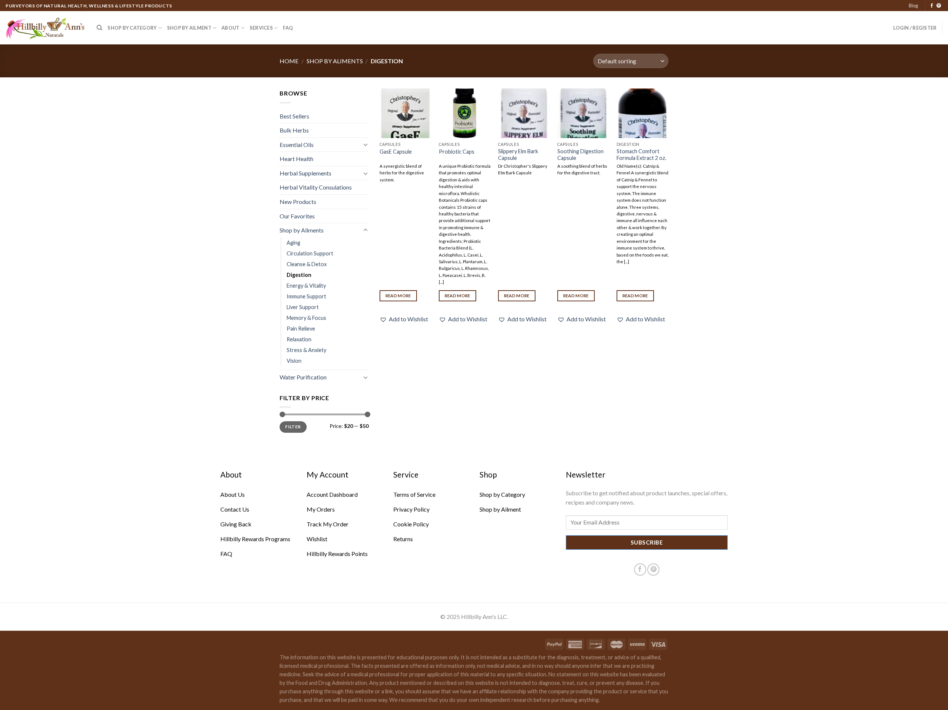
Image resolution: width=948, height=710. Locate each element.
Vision (294, 361)
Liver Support (303, 307)
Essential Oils (297, 144)
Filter (293, 426)
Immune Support (306, 296)
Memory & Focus (306, 318)
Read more (398, 295)
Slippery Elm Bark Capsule (518, 154)
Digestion (299, 275)
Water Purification (303, 377)
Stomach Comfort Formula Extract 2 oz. (641, 154)
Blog (913, 6)
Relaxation (299, 339)
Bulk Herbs (294, 130)
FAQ (288, 28)
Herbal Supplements (305, 173)
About (230, 28)
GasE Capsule (396, 151)
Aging (293, 243)
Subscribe (647, 542)
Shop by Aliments (335, 60)
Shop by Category (132, 28)
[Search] (99, 28)
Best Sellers (294, 116)
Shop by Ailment (189, 28)
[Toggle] (365, 144)
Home (289, 60)
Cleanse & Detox (307, 264)
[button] (404, 319)
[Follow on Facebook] (931, 6)
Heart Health (296, 158)
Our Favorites (297, 216)
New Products (298, 201)
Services (261, 28)
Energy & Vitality (306, 285)
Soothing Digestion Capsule (580, 154)
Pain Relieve (301, 328)
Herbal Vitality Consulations (316, 187)
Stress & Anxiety (306, 350)
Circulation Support (310, 253)
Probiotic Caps (456, 151)
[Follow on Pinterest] (939, 6)
